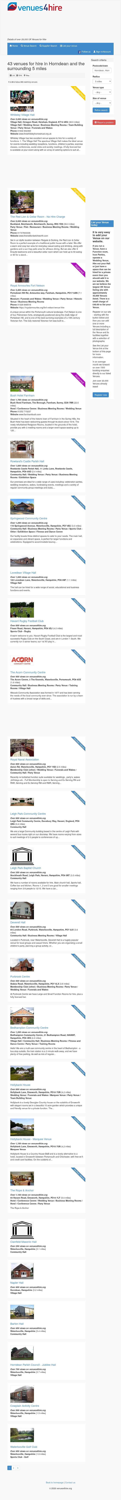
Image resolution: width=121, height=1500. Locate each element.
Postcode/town (100, 65)
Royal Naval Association (24, 759)
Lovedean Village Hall (23, 572)
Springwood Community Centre (28, 518)
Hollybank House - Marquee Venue (30, 1139)
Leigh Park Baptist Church (25, 868)
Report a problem (105, 122)
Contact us (70, 1482)
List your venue (69, 45)
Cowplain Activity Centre (24, 1406)
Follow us (85, 51)
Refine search (101, 110)
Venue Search (30, 45)
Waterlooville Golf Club (23, 1447)
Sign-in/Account (103, 51)
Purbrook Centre (20, 976)
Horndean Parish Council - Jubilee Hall (33, 1364)
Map (27, 75)
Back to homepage (54, 1482)
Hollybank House (20, 1085)
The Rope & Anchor (22, 1190)
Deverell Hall (17, 922)
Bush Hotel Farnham (22, 395)
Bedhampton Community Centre (29, 1027)
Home (15, 45)
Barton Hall (17, 1323)
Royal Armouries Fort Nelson (27, 285)
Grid (20, 75)
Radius (96, 76)
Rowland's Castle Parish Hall (27, 461)
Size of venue (99, 98)
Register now (101, 394)
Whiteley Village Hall (22, 115)
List (13, 75)
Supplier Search (49, 45)
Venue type (98, 87)
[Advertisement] (90, 20)
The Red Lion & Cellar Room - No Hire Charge (37, 216)
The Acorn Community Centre (27, 672)
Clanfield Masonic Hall (23, 1242)
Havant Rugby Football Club (27, 621)
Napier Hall (16, 1282)
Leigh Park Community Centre (28, 813)
